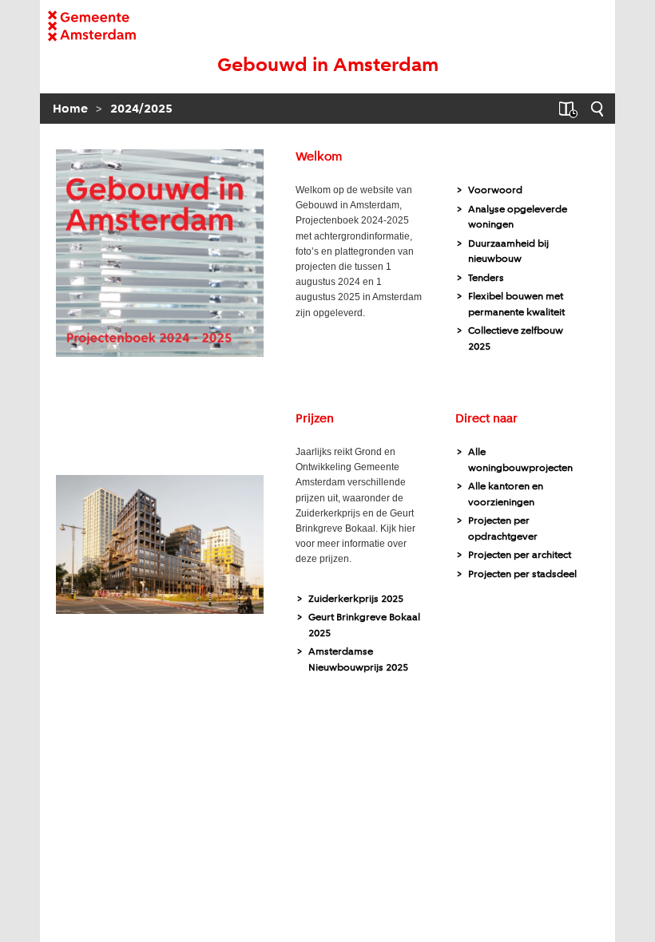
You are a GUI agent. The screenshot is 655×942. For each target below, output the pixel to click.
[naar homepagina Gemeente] (110, 26)
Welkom (319, 157)
